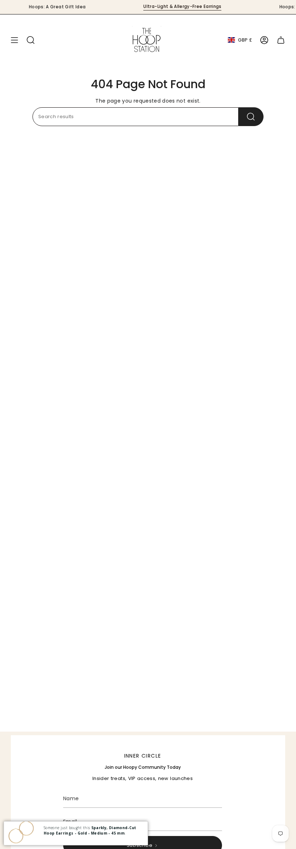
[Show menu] (14, 40)
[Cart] (281, 40)
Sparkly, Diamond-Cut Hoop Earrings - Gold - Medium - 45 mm (90, 830)
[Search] (251, 116)
